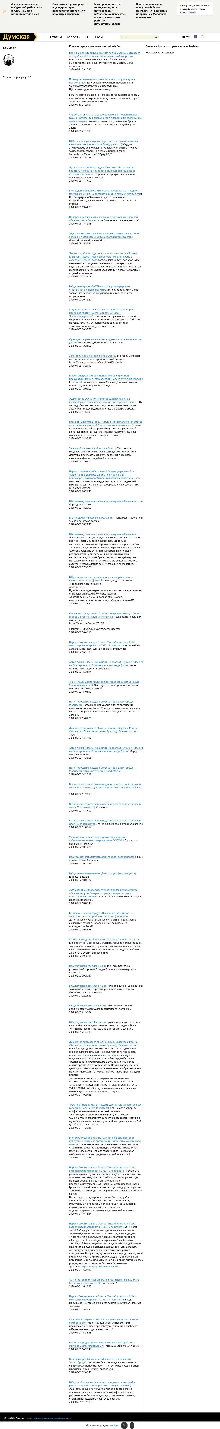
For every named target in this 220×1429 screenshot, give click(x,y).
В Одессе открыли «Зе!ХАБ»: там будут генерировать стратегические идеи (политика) (100, 288)
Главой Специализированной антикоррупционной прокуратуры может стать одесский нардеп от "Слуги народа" (105, 377)
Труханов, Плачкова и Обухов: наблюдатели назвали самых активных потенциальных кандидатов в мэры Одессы (104, 235)
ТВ (87, 37)
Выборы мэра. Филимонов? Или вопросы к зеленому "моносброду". (100, 1360)
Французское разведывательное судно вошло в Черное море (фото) (105, 341)
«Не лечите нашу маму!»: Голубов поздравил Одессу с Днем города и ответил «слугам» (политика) (104, 615)
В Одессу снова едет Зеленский (87, 966)
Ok (124, 1425)
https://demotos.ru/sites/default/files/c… (119, 787)
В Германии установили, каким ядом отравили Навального (103, 501)
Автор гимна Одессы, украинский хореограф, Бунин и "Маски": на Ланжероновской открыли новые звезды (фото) (106, 663)
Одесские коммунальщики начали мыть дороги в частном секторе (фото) (103, 1321)
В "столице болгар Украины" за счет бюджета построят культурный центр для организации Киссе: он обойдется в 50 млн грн (105, 1141)
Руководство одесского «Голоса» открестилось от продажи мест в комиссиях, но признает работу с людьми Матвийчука (105, 192)
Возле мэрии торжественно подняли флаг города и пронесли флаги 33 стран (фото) (105, 805)
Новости (73, 37)
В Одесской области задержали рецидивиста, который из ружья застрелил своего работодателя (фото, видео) (102, 1383)
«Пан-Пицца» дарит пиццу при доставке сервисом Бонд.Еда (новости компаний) (104, 683)
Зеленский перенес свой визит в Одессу (92, 355)
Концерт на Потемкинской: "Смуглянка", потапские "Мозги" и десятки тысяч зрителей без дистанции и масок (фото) (105, 423)
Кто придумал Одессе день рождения (91, 517)
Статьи (56, 37)
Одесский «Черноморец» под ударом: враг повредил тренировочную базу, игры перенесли (69, 9)
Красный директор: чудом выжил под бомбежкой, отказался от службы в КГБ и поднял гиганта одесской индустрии (104, 54)
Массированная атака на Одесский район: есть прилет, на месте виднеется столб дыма (26, 9)
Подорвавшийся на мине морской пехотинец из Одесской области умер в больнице (103, 218)
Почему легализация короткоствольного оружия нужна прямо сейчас (102, 81)
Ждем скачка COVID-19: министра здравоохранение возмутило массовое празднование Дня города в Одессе (102, 400)
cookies (114, 1425)
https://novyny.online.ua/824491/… (100, 1266)
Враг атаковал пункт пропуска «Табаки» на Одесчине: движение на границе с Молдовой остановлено (151, 10)
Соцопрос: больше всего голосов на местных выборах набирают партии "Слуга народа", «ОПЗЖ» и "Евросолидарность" (101, 313)
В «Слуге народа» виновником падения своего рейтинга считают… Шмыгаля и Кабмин (102, 1344)
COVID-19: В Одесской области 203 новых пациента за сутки (104, 939)
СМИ (99, 37)
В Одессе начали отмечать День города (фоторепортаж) (102, 857)
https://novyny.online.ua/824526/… (102, 771)
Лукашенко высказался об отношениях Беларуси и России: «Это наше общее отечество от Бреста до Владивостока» (103, 729)
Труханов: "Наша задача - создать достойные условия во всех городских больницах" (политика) (105, 1106)
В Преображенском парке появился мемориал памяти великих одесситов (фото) (101, 578)
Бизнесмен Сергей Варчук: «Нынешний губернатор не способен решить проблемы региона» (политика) (101, 914)
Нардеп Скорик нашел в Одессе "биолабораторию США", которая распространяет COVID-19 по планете (102, 643)
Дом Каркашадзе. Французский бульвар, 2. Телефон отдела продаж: (194, 9)
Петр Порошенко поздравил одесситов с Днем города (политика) (101, 703)
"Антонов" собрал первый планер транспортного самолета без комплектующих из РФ (104, 1281)
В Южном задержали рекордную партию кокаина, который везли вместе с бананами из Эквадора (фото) (103, 142)
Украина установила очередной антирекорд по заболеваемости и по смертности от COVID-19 (97, 838)
